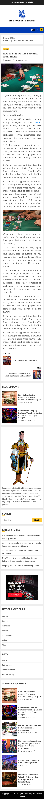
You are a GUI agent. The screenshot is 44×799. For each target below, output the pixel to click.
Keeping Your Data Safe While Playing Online (20, 565)
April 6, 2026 (24, 403)
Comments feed (8, 670)
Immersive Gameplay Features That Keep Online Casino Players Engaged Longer (30, 414)
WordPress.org (8, 674)
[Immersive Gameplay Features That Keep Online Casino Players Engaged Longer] (9, 415)
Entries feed (7, 665)
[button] (2, 30)
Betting (5, 616)
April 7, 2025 (24, 765)
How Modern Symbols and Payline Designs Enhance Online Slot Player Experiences (29, 744)
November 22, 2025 (26, 733)
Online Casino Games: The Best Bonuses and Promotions (29, 727)
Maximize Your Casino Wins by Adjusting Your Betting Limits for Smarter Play (28, 778)
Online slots (7, 635)
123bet (38, 122)
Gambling (6, 626)
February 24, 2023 (21, 60)
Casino (6, 49)
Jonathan (7, 60)
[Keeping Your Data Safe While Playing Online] (9, 762)
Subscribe (41, 29)
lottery (5, 630)
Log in (4, 660)
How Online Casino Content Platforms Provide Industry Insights (29, 397)
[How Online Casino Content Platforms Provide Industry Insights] (9, 398)
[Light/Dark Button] (33, 30)
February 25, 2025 (26, 785)
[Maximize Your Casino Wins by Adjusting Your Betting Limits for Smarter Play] (9, 779)
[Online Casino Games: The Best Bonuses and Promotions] (9, 729)
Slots (4, 645)
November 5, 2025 (26, 751)
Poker (4, 640)
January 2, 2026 (25, 421)
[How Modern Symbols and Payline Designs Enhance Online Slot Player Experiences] (9, 746)
